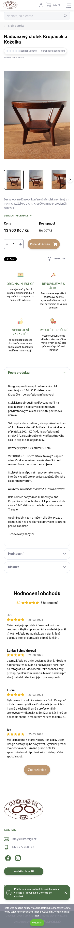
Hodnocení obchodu (37, 593)
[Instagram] (17, 857)
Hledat (64, 15)
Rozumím (37, 922)
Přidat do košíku (40, 244)
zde (37, 915)
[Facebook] (7, 857)
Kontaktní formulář (24, 871)
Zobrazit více (37, 770)
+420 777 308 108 (23, 846)
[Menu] (69, 5)
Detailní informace (16, 215)
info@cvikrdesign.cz (24, 839)
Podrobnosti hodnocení (52, 50)
